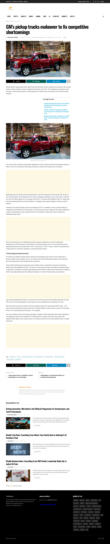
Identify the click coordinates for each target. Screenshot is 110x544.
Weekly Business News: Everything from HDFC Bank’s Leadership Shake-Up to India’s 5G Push (56, 118)
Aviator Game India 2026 (48, 505)
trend (99, 526)
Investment (96, 515)
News (9, 16)
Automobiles (17, 21)
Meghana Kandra (13, 37)
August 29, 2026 (19, 441)
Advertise (25, 1)
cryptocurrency (96, 506)
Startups (56, 16)
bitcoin (76, 506)
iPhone (76, 518)
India (81, 515)
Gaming (38, 16)
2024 (87, 500)
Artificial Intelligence (91, 503)
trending (76, 529)
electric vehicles (87, 509)
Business (41, 37)
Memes (31, 16)
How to (72, 16)
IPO (81, 518)
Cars (44, 16)
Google (76, 515)
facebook (83, 512)
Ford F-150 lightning (27, 357)
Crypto (15, 16)
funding (91, 512)
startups (98, 524)
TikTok (94, 526)
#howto (82, 500)
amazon (76, 503)
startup (91, 524)
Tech (11, 21)
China (88, 506)
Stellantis (18, 359)
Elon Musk (97, 509)
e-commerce (77, 509)
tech (75, 526)
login (11, 486)
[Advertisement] (38, 182)
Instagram (87, 515)
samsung (94, 521)
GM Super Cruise (59, 357)
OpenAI (88, 521)
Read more (37, 425)
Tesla (88, 526)
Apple (82, 503)
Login (102, 1)
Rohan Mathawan (11, 415)
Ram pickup (10, 359)
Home (7, 21)
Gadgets (23, 16)
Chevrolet (12, 357)
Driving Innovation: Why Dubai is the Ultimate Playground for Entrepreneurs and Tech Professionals (56, 105)
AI (49, 16)
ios (102, 515)
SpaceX (85, 524)
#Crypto (76, 500)
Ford (18, 357)
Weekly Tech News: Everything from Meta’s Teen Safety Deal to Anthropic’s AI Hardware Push (56, 111)
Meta (98, 518)
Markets (64, 16)
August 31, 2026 (22, 415)
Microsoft (76, 521)
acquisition (94, 500)
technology (82, 526)
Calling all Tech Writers (18, 1)
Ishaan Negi (10, 441)
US (87, 529)
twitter (82, 529)
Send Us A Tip (9, 1)
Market (86, 518)
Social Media (77, 524)
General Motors (39, 357)
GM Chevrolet (49, 357)
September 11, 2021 (25, 37)
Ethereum (76, 512)
